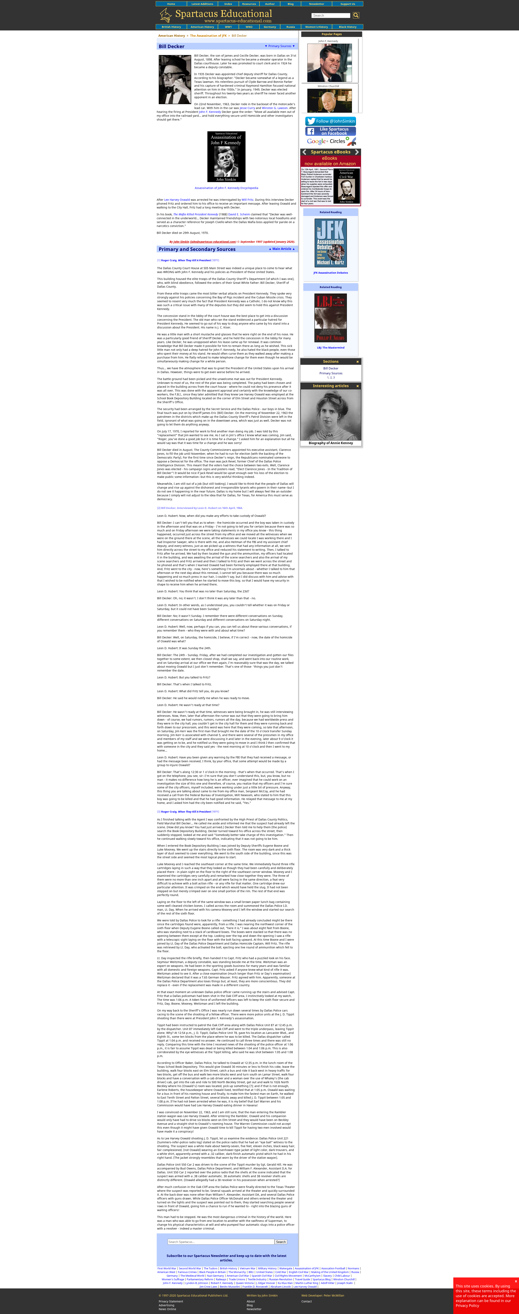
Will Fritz (247, 200)
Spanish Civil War (262, 1275)
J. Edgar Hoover (265, 1283)
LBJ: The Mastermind (330, 347)
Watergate (285, 1268)
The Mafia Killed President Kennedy (195, 214)
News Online (167, 1309)
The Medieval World (192, 1275)
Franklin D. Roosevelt (255, 1286)
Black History (347, 27)
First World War (167, 1268)
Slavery (327, 1275)
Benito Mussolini (230, 1286)
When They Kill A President (194, 260)
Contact (306, 1301)
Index (228, 4)
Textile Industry (257, 1279)
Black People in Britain (212, 1272)
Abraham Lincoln (280, 1286)
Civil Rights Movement (288, 1275)
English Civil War (299, 1272)
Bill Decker (330, 368)
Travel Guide (302, 1279)
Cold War (280, 1272)
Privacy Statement (171, 1301)
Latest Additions (202, 4)
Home (171, 4)
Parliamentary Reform (200, 1279)
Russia (290, 27)
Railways (221, 1279)
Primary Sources (331, 373)
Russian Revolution (280, 1279)
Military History (267, 1268)
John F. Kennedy (210, 112)
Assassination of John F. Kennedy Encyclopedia (226, 188)
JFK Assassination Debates (331, 272)
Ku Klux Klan (285, 1283)
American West (166, 1272)
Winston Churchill (328, 86)
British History (228, 1268)
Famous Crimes (187, 1272)
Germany (270, 27)
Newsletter (316, 4)
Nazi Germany (215, 1275)
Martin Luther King (306, 1283)
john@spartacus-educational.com (213, 242)
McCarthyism (313, 1275)
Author (270, 4)
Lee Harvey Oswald (177, 200)
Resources (249, 4)
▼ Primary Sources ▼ (280, 46)
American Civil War (238, 1275)
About (251, 1301)
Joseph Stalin (345, 1283)
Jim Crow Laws (208, 1286)
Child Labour (342, 1275)
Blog (291, 4)
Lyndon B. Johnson (196, 1283)
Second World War (190, 1268)
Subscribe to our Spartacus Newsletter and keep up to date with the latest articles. (226, 1258)
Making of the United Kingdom (330, 1272)
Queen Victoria (245, 1283)
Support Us (348, 4)
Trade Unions (237, 1279)
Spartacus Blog (322, 1279)
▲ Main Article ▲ (282, 249)
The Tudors (210, 1268)
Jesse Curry (247, 108)
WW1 (228, 27)
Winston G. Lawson (275, 108)
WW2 (249, 27)
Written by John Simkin (262, 1295)
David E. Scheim (239, 214)
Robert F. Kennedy (222, 1283)
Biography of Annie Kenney (331, 443)
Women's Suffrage (173, 1279)
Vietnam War (247, 1268)
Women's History (316, 27)
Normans (353, 1268)
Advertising (166, 1305)
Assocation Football (333, 1268)
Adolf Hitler (328, 1283)
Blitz (251, 1272)
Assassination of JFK (307, 1268)
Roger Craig (169, 260)
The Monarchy (237, 1272)
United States (264, 1272)
